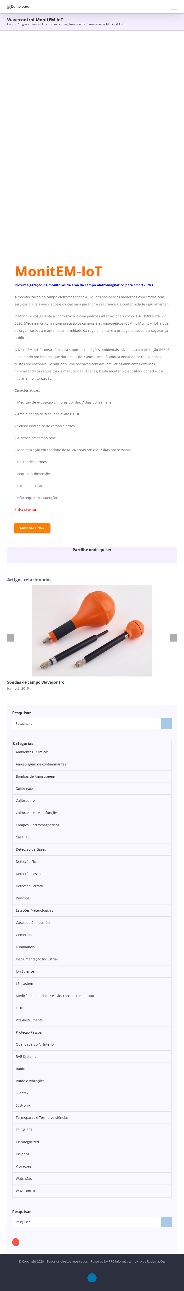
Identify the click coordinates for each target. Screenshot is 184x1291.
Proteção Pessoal (29, 1032)
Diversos (22, 898)
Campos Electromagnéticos (37, 825)
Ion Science (25, 971)
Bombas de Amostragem (35, 776)
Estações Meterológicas (34, 910)
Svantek (22, 1093)
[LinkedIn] (15, 1242)
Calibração (24, 788)
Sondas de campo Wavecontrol (36, 682)
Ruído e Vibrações (30, 1081)
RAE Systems (26, 1056)
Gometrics (24, 934)
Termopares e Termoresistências (42, 1117)
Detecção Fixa (27, 861)
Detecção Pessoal (29, 873)
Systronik (23, 1105)
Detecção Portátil (29, 886)
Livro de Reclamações (150, 1261)
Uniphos (22, 1154)
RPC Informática (120, 1261)
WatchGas (24, 1178)
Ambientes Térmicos (32, 752)
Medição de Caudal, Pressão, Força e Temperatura (56, 995)
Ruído (20, 1068)
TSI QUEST (24, 1129)
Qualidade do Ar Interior (35, 1044)
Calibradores (26, 800)
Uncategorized (27, 1142)
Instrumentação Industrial (37, 959)
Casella (21, 837)
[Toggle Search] (160, 7)
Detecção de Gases (31, 849)
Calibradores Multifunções (37, 812)
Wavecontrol (26, 1190)
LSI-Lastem (24, 983)
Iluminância (25, 947)
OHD (19, 1008)
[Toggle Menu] (173, 8)
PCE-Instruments (29, 1020)
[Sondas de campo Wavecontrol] (92, 587)
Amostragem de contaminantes (41, 764)
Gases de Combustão (33, 922)
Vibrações (23, 1166)
